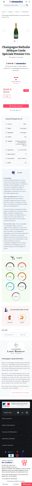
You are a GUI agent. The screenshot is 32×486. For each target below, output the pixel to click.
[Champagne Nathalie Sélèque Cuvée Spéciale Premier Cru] (15, 30)
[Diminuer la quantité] (6, 101)
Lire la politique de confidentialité (9, 478)
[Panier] (27, 2)
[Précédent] (4, 30)
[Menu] (4, 2)
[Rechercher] (27, 5)
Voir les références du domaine (20, 392)
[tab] (9, 335)
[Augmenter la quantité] (26, 101)
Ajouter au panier (17, 106)
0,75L (6, 96)
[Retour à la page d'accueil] (16, 1)
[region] (16, 31)
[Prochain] (28, 30)
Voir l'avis (16, 83)
